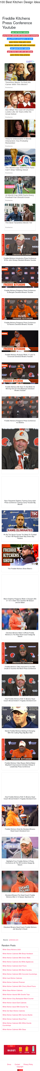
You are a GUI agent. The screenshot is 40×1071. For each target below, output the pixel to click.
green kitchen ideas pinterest (20, 55)
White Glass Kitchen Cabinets (13, 990)
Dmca (9, 1064)
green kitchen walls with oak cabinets (20, 52)
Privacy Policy (28, 1064)
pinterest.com (13, 940)
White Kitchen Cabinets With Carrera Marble (17, 1015)
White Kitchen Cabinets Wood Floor (15, 1019)
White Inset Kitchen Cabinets (12, 978)
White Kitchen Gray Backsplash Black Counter (18, 998)
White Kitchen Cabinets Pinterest (14, 982)
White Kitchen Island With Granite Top (15, 1007)
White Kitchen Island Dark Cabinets (14, 1003)
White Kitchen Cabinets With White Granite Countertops (17, 1024)
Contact (17, 1064)
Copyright (20, 1067)
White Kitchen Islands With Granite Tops (16, 994)
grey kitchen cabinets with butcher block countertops (20, 36)
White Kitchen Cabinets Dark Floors (15, 966)
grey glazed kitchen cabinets (20, 48)
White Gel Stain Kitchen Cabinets (14, 1011)
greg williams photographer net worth (20, 39)
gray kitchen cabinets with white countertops (20, 45)
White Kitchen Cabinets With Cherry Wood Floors (19, 986)
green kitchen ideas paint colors (20, 42)
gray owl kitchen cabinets (20, 32)
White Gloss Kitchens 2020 (12, 949)
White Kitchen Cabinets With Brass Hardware (18, 953)
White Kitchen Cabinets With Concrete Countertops (20, 974)
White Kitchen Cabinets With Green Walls (16, 958)
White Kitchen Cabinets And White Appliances (18, 962)
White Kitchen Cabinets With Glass (14, 1029)
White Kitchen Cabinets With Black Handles (17, 970)
